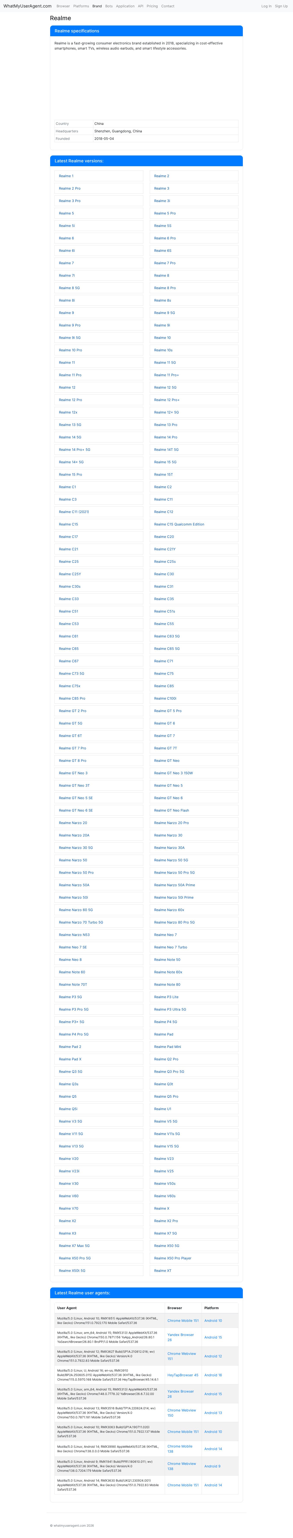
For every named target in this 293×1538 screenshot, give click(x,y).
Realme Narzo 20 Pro (171, 823)
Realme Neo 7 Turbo (170, 947)
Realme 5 (66, 213)
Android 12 (213, 1356)
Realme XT (162, 1270)
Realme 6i (67, 250)
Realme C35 (164, 599)
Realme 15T (163, 474)
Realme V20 (69, 1158)
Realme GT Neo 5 (168, 785)
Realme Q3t (163, 1084)
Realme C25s (165, 561)
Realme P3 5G (70, 997)
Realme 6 (66, 238)
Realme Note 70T (73, 984)
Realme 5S (162, 225)
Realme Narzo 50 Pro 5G (174, 872)
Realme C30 (164, 574)
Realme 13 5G (70, 425)
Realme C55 (164, 624)
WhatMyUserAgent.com (27, 6)
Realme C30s (69, 586)
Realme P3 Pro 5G (74, 1009)
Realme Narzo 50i (73, 897)
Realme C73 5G (71, 673)
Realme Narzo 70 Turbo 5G (81, 922)
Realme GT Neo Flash (171, 810)
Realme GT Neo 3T (74, 785)
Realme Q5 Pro (166, 1096)
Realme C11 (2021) (74, 512)
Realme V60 (69, 1196)
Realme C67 (69, 661)
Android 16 (213, 1375)
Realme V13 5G (71, 1146)
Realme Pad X (70, 1059)
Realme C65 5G (167, 648)
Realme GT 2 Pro (72, 711)
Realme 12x (68, 412)
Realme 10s (163, 350)
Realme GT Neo (167, 760)
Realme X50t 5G (72, 1270)
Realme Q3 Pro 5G (169, 1071)
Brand (97, 6)
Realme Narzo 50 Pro (76, 872)
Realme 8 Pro (165, 288)
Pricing (152, 6)
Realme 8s (162, 300)
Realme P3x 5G (71, 1022)
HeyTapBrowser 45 (183, 1375)
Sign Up (281, 6)
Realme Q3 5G (70, 1071)
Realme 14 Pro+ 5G (74, 449)
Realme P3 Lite (166, 997)
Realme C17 (68, 536)
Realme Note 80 (167, 984)
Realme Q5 (68, 1096)
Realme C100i (165, 698)
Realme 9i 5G (70, 337)
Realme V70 (68, 1208)
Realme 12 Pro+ (167, 400)
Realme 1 (66, 176)
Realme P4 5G (165, 1022)
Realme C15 (68, 524)
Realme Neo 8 (70, 959)
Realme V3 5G (70, 1121)
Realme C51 (68, 611)
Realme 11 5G (165, 362)
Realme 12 (67, 387)
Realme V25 (164, 1171)
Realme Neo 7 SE (73, 947)
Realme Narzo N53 (74, 935)
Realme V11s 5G (167, 1134)
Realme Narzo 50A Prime (174, 885)
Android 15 (213, 1337)
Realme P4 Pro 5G (74, 1034)
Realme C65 (69, 648)
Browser (63, 6)
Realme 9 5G (164, 313)
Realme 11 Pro (70, 375)
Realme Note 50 (167, 959)
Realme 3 (161, 188)
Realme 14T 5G (166, 449)
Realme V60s (164, 1196)
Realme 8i (67, 300)
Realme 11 (67, 362)
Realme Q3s (68, 1084)
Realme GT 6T (70, 736)
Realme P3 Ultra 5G (170, 1009)
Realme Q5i (68, 1109)
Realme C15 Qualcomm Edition (179, 524)
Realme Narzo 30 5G (76, 847)
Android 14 (213, 1449)
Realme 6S (162, 250)
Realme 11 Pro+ (166, 375)
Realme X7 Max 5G (74, 1246)
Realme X (161, 1208)
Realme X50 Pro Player (172, 1258)
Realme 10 (162, 337)
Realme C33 (69, 599)
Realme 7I (67, 275)
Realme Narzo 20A (74, 835)
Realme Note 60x (168, 972)
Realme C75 (164, 673)
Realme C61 (68, 636)
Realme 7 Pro (165, 263)
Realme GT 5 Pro (168, 711)
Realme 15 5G (165, 462)
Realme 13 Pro (165, 425)
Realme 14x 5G (71, 462)
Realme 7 (66, 263)
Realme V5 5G (165, 1121)
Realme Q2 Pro (166, 1059)
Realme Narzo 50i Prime (173, 897)
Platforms (81, 6)
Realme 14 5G (70, 437)
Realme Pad (163, 1034)
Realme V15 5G (166, 1146)
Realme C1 (67, 487)
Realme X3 (67, 1233)
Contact (167, 6)
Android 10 (213, 1320)
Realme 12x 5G (166, 412)
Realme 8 (161, 275)
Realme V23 (164, 1158)
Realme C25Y (70, 574)
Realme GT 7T (165, 748)
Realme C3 (68, 499)
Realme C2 (163, 487)
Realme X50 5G (166, 1246)
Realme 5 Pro (165, 213)
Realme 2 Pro (70, 188)
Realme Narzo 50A (74, 885)
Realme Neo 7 (165, 935)
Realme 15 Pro (70, 474)
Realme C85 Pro (72, 698)
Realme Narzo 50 (73, 860)
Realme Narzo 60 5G (76, 910)
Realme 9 (66, 313)
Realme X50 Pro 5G (75, 1258)
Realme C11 (163, 499)
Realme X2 (67, 1221)
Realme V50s (164, 1183)
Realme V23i (69, 1171)
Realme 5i (67, 225)
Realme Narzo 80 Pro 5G (174, 922)
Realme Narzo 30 (168, 835)
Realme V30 (69, 1183)
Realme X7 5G (165, 1233)
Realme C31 (163, 586)
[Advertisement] (146, 86)
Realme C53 (69, 624)
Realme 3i (162, 201)
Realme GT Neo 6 (168, 798)
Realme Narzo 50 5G (171, 860)
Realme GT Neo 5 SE (76, 798)
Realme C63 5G (167, 636)
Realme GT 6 (164, 723)
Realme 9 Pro (70, 325)
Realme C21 (68, 549)
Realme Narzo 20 (73, 823)
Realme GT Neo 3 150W (173, 773)
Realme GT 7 (164, 736)
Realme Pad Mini (167, 1046)
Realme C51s (164, 611)
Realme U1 (162, 1109)
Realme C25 (69, 561)
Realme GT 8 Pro (72, 760)
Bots (109, 6)
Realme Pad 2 (70, 1046)
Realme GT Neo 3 (73, 773)
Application (125, 6)
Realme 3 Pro (70, 201)
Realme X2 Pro (166, 1221)
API (140, 6)
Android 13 (213, 1413)
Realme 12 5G (165, 387)
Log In (266, 6)
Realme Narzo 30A (169, 847)
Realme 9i (162, 325)
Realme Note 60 (72, 972)
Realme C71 (163, 661)
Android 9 (212, 1466)
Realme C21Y (165, 549)
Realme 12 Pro (70, 400)
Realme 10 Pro (70, 350)
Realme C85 (164, 686)
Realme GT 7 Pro (72, 748)
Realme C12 (163, 512)
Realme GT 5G (70, 723)
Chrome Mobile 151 (183, 1320)
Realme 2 (161, 176)
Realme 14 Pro (165, 437)
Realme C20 (164, 536)
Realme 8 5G (69, 288)
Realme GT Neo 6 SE (76, 810)
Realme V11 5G (71, 1134)
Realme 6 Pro (165, 238)
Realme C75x (69, 686)
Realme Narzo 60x (169, 910)
